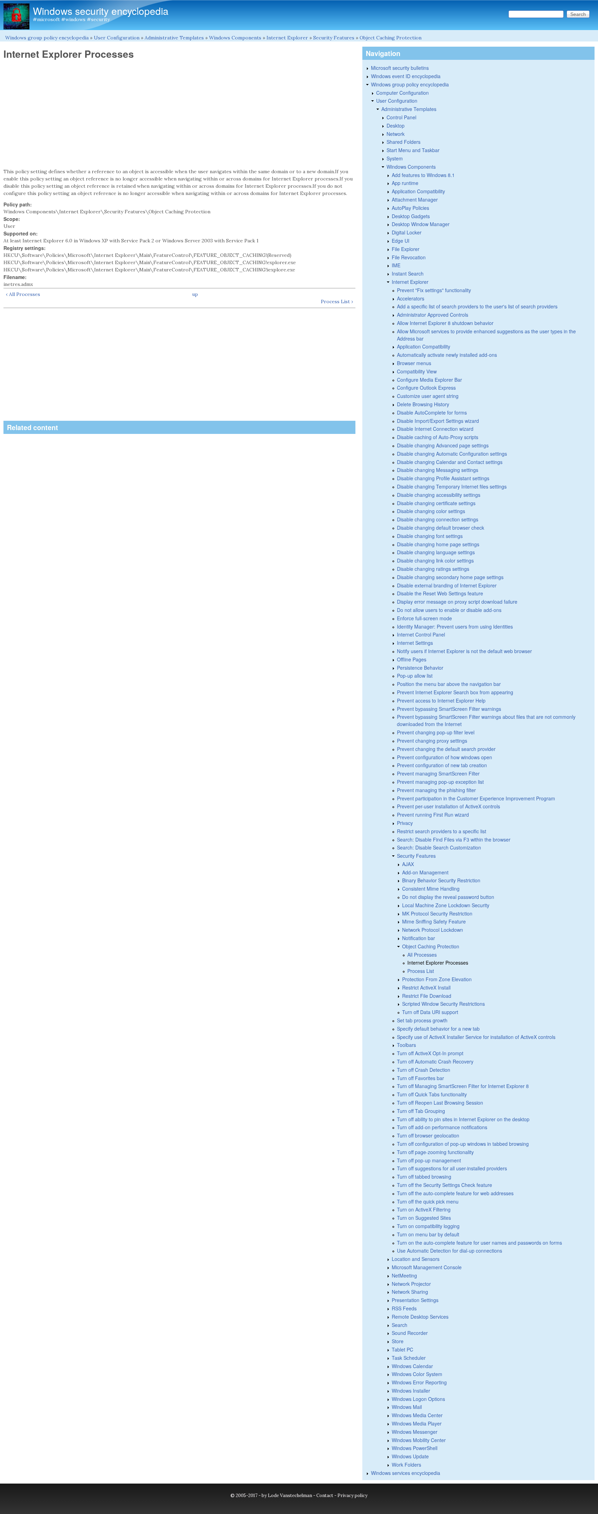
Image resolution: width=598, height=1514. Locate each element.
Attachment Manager (415, 199)
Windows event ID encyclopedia (406, 76)
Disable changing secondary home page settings (450, 577)
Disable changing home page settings (438, 544)
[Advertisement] (179, 114)
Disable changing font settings (430, 535)
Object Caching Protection (391, 38)
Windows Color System (417, 1374)
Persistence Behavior (420, 667)
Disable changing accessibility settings (438, 494)
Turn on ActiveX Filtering (424, 1209)
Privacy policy (352, 1495)
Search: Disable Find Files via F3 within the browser (453, 839)
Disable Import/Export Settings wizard (438, 420)
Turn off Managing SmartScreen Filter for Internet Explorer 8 (463, 1086)
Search (399, 1324)
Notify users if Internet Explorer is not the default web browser (464, 651)
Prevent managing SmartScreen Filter (438, 773)
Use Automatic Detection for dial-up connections (449, 1250)
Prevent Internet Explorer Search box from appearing (455, 692)
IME (396, 265)
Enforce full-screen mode (424, 618)
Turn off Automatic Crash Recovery (435, 1061)
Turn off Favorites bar (420, 1078)
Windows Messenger (414, 1431)
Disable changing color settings (431, 511)
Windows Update (410, 1456)
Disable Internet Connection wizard (435, 428)
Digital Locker (407, 232)
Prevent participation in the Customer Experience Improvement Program (476, 798)
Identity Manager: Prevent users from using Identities (455, 626)
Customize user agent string (428, 395)
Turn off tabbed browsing (424, 1176)
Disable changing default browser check (440, 527)
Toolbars (406, 1044)
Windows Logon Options (418, 1398)
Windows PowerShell (414, 1448)
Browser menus (414, 363)
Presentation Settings (415, 1300)
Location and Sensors (416, 1258)
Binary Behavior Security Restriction (441, 880)
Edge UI (400, 240)
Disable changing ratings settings (433, 568)
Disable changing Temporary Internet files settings (452, 486)
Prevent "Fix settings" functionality (434, 290)
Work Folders (406, 1464)
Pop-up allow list (415, 675)
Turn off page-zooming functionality (435, 1152)
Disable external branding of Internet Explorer (447, 585)
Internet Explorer (287, 38)
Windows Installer (411, 1390)
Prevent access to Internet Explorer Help (441, 700)
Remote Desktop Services (420, 1316)
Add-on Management (425, 872)
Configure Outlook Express (426, 387)
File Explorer (405, 248)
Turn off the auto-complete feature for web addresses (455, 1193)
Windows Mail (407, 1406)
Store (398, 1341)
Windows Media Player (417, 1423)
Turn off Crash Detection (423, 1069)
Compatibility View (417, 371)
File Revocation (409, 257)
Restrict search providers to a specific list (441, 831)
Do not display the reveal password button (448, 896)
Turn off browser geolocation (428, 1135)
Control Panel (401, 117)
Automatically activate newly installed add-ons (447, 354)
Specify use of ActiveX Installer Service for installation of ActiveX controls (476, 1036)
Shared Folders (403, 141)
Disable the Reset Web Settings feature (440, 593)
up (195, 294)
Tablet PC (402, 1349)
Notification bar (418, 938)
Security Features (333, 38)
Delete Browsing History (423, 404)
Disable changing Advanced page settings (443, 445)
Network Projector (411, 1283)
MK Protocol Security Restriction (437, 913)
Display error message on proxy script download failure (457, 601)
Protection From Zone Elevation (437, 979)
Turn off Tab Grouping (421, 1110)
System (395, 158)
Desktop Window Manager (421, 224)
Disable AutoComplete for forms (432, 412)
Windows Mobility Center (419, 1440)
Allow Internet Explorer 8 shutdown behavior (445, 322)
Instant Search (408, 273)
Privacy (405, 822)
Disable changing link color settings (435, 560)
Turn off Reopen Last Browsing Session (440, 1102)
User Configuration (116, 38)
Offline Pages (411, 659)
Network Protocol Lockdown (432, 929)
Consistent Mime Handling (431, 888)
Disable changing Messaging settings (437, 469)
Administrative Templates (174, 38)
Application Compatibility (418, 191)
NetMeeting (404, 1275)
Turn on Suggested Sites (424, 1217)
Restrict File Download (426, 995)
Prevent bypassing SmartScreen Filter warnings (449, 708)
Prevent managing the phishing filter (436, 790)
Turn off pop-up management (429, 1160)
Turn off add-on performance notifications (442, 1127)
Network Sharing (410, 1291)
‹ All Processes (23, 294)
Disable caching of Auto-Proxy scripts (437, 437)
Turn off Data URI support (430, 1012)
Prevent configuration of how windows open (444, 757)
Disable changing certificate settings (436, 503)
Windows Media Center (417, 1415)
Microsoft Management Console (427, 1267)
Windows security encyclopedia (101, 11)
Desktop (396, 125)
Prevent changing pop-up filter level (435, 732)
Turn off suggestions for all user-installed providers (452, 1168)
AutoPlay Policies (410, 207)
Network (396, 133)
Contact (324, 1495)
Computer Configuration (402, 92)
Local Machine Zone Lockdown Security (445, 905)
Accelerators (410, 298)
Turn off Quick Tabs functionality (432, 1094)
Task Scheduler (409, 1357)
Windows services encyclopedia (405, 1472)
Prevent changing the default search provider (446, 748)
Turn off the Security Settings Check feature (444, 1184)
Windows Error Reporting (419, 1382)
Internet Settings (415, 642)
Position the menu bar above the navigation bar (449, 683)
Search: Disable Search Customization (439, 847)
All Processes (422, 954)
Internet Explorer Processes (437, 962)
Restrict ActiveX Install (426, 987)
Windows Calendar (412, 1366)
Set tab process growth (422, 1020)
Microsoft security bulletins (400, 67)
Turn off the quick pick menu (428, 1201)
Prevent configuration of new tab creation (442, 765)
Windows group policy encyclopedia (47, 38)
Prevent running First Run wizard (433, 814)
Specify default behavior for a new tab (438, 1028)
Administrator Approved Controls (432, 314)
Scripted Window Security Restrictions (443, 1003)
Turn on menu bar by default (428, 1234)
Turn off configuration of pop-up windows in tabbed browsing (463, 1143)
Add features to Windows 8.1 (423, 174)
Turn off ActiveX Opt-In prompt (430, 1053)
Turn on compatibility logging (428, 1226)
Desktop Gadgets (411, 216)
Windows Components (235, 38)
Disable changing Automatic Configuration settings (452, 453)
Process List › (337, 301)
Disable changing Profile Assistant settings (443, 478)
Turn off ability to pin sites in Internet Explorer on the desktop (463, 1119)
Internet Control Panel (421, 634)
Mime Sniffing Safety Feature (434, 921)
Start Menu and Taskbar (413, 150)
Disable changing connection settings (437, 519)
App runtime (405, 182)
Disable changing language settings (436, 552)
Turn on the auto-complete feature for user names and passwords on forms (479, 1242)
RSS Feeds (404, 1308)
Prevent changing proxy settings (432, 740)
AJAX (408, 864)
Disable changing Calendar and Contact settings (449, 461)
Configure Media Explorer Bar (429, 379)
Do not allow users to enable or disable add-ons (449, 609)
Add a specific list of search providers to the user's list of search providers (477, 306)
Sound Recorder (410, 1332)
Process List (420, 970)
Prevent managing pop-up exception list (440, 781)
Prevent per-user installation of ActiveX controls (448, 806)
